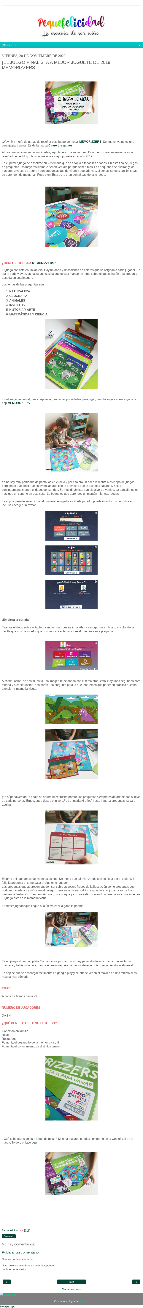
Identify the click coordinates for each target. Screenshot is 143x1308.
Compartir (9, 1236)
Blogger (83, 1301)
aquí (34, 1142)
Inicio (71, 1282)
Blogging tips (7, 1306)
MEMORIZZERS (43, 263)
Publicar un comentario (20, 1252)
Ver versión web (71, 1289)
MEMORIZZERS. (90, 141)
